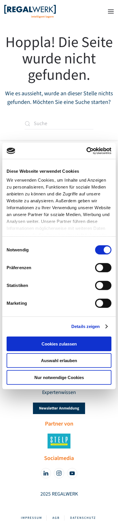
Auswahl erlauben (59, 360)
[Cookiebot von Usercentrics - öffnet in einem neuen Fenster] (86, 151)
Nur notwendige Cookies (59, 377)
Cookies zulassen (59, 343)
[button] (111, 11)
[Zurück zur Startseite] (30, 11)
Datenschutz (83, 518)
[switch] (103, 267)
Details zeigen (85, 326)
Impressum (31, 518)
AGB (56, 518)
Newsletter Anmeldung (59, 408)
